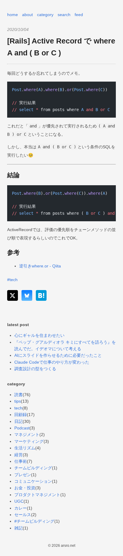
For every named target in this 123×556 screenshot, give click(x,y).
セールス (22, 514)
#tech (12, 279)
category (45, 14)
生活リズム (24, 448)
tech (18, 408)
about (27, 14)
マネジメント (26, 434)
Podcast (22, 428)
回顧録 (20, 414)
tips (17, 401)
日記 (18, 421)
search (64, 14)
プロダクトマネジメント (37, 494)
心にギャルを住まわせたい (39, 335)
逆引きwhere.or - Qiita (40, 266)
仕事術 (20, 461)
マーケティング (29, 441)
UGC (19, 501)
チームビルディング (33, 467)
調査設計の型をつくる (35, 368)
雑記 (18, 528)
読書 (18, 394)
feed (79, 14)
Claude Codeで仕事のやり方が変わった (51, 362)
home (12, 14)
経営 (18, 454)
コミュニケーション (33, 481)
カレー (20, 508)
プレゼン (22, 474)
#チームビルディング (34, 521)
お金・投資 (24, 487)
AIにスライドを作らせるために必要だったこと (58, 355)
